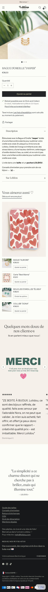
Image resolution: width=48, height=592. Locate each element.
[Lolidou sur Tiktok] (11, 564)
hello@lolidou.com (23, 534)
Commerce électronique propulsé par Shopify (17, 581)
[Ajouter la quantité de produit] (11, 85)
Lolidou (17, 576)
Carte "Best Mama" (21, 274)
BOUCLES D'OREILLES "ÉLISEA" (27, 289)
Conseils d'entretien (10, 510)
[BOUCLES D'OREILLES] (6, 293)
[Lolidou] (24, 7)
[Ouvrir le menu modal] (3, 7)
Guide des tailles (9, 508)
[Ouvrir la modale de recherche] (39, 7)
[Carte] (6, 278)
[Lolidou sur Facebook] (3, 564)
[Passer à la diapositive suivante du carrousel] (45, 367)
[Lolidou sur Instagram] (7, 564)
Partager (9, 122)
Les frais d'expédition (22, 112)
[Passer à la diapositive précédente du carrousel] (3, 367)
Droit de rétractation (11, 519)
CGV (4, 516)
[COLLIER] (6, 307)
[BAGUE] (6, 264)
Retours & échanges (11, 513)
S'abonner (41, 556)
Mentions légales (9, 522)
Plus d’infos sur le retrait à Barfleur (17, 106)
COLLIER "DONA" (21, 303)
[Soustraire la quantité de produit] (4, 85)
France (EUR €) (10, 573)
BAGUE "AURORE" (21, 260)
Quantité (6, 81)
